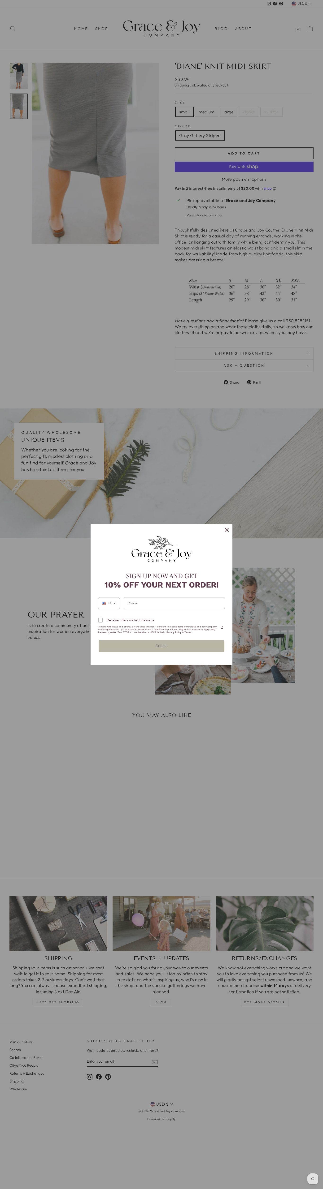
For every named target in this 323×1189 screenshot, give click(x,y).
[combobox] (109, 603)
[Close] (226, 530)
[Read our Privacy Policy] (222, 627)
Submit (161, 646)
